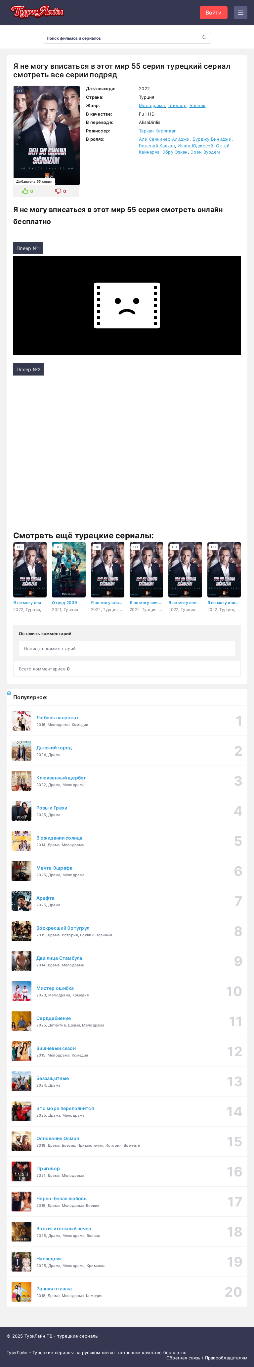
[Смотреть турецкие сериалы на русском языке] (36, 12)
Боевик (198, 105)
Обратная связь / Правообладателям (206, 1357)
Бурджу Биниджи (212, 139)
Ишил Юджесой (195, 145)
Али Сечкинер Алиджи (164, 139)
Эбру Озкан (175, 152)
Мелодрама (152, 105)
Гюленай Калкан (157, 145)
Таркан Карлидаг (157, 130)
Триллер (177, 105)
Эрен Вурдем (205, 152)
